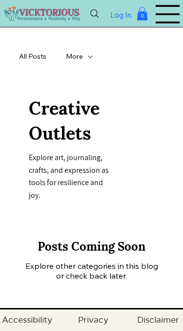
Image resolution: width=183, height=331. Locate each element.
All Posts (32, 56)
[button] (142, 13)
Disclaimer (158, 319)
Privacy (94, 319)
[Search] (94, 13)
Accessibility (28, 319)
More (74, 56)
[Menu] (168, 14)
